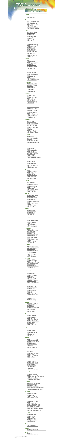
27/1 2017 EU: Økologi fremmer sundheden (32, 74)
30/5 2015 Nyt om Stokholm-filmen (31, 315)
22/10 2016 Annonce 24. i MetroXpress (32, 112)
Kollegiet (36, 0)
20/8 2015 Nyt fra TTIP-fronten (31, 291)
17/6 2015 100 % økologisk (30, 306)
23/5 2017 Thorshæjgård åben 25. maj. (32, 23)
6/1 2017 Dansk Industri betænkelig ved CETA (33, 79)
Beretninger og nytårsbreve (18, 7)
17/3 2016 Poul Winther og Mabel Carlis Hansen (33, 201)
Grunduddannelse (40, 0)
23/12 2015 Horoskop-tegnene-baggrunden (32, 234)
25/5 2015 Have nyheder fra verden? (31, 317)
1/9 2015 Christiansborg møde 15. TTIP (32, 283)
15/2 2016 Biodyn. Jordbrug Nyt (31, 213)
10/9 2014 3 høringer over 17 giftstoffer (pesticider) (33, 406)
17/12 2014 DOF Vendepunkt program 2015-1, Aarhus (34, 375)
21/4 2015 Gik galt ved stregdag (31, 330)
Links (45, 0)
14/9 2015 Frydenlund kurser (30, 277)
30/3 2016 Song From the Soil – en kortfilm (32, 195)
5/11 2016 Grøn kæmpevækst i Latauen (32, 102)
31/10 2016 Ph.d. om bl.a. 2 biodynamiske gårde (33, 107)
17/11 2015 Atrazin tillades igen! (31, 249)
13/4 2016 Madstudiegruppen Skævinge (32, 186)
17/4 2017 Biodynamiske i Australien (31, 36)
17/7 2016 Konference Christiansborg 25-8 (32, 149)
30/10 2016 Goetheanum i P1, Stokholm (32, 108)
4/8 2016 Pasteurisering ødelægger (31, 141)
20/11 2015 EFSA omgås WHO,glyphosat (32, 248)
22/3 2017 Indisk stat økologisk (31, 48)
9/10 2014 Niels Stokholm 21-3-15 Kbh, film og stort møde (34, 396)
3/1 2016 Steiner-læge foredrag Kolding (32, 225)
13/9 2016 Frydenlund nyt (30, 129)
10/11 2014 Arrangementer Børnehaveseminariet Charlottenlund (35, 387)
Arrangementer (26, 0)
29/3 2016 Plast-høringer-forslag (31, 196)
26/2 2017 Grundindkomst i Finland (31, 60)
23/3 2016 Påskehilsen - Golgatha (31, 198)
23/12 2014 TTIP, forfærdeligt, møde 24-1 (32, 374)
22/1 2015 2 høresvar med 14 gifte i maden (32, 363)
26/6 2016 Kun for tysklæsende (31, 161)
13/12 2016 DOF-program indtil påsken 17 (32, 88)
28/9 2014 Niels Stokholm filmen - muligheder (33, 401)
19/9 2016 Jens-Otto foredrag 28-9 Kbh (32, 125)
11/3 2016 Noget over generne (31, 202)
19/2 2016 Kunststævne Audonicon (31, 211)
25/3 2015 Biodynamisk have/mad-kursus (32, 340)
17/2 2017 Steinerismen (30, 64)
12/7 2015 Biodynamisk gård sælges (31, 300)
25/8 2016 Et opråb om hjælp (30, 136)
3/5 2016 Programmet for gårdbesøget (32, 177)
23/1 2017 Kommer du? (30, 75)
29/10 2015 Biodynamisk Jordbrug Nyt (32, 259)
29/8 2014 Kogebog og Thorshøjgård (31, 414)
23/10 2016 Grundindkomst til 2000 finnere (32, 111)
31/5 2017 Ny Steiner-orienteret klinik (31, 20)
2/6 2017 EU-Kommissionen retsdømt (32, 16)
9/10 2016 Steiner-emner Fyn (30, 116)
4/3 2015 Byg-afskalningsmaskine (31, 346)
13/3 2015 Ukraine (29, 342)
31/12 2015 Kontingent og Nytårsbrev (32, 229)
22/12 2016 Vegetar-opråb (30, 86)
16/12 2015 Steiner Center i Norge (31, 236)
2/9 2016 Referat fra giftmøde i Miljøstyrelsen (33, 132)
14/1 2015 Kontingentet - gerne (31, 364)
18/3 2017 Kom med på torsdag (31, 50)
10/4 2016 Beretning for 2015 (30, 188)
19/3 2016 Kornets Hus (30, 200)
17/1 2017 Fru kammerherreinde (31, 76)
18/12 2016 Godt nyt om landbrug (31, 87)
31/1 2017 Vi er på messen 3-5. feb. (31, 72)
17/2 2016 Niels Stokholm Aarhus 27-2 (32, 212)
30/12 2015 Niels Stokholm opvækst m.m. (32, 230)
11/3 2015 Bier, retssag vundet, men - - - (32, 344)
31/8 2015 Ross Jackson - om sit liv (31, 286)
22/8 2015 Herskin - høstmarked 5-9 (31, 290)
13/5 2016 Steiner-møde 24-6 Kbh (31, 174)
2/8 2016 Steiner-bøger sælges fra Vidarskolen (33, 142)
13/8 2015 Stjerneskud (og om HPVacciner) (32, 293)
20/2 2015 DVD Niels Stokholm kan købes (32, 354)
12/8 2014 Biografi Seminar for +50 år (32, 420)
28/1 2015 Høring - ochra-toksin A (31, 361)
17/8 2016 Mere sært (29, 139)
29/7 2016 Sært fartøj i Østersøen (31, 147)
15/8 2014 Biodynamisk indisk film (31, 419)
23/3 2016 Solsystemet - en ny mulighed (32, 197)
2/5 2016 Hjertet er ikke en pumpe (31, 178)
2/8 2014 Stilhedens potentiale (31, 421)
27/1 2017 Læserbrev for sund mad (31, 73)
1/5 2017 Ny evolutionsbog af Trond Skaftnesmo (33, 28)
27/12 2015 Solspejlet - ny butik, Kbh (31, 233)
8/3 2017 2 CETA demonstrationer (31, 53)
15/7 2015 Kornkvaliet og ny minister (31, 299)
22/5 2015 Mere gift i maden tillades (31, 318)
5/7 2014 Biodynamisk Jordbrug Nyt (31, 425)
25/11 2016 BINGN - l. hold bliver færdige (32, 97)
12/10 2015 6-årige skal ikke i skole (31, 265)
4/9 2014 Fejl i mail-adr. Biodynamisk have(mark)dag (33, 409)
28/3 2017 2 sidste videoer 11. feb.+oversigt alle (33, 45)
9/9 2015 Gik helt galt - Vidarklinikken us (32, 278)
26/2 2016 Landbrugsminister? (31, 210)
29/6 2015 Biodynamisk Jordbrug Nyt (31, 304)
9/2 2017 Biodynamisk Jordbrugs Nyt (31, 68)
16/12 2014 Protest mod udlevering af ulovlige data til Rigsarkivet (35, 376)
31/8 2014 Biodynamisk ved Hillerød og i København (33, 413)
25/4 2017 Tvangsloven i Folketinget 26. (32, 32)
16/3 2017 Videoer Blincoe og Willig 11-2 (32, 51)
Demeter (18, 0)
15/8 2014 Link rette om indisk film (31, 418)
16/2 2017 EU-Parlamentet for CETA (31, 65)
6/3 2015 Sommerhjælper (30, 345)
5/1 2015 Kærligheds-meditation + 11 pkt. (32, 367)
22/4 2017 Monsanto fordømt (30, 34)
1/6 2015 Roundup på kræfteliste (31, 311)
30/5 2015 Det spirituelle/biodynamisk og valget (33, 314)
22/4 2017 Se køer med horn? (30, 35)
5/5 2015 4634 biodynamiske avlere (31, 324)
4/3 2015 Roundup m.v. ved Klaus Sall (32, 347)
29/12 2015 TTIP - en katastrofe (31, 231)
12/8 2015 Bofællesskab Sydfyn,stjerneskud (32, 294)
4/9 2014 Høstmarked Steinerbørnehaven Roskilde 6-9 (34, 410)
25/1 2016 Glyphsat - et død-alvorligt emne (32, 220)
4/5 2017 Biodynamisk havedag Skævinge (32, 27)
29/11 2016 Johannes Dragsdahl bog (31, 94)
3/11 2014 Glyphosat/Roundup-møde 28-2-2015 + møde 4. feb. (35, 389)
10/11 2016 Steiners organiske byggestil (32, 101)
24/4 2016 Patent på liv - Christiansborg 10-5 (32, 184)
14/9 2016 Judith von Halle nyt (31, 128)
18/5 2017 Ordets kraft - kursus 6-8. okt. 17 (32, 24)
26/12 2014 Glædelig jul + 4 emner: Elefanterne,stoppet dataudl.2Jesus (36, 373)
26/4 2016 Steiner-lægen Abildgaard (31, 183)
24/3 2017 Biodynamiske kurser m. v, (31, 46)
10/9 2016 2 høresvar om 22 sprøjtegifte (32, 130)
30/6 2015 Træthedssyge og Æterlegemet (32, 303)
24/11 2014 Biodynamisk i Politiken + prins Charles (33, 383)
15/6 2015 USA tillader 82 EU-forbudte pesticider (33, 307)
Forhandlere (29, 0)
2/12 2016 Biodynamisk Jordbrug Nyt (31, 91)
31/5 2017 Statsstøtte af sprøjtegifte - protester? (33, 21)
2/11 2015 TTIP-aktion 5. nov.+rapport (31, 256)
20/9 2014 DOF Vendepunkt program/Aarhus (32, 403)
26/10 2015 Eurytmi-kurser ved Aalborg (32, 260)
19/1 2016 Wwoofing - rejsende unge (31, 222)
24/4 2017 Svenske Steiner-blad (31, 33)
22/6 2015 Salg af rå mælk (30, 305)
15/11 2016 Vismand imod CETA (31, 99)
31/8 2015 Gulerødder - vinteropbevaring (32, 287)
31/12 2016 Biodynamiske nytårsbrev (32, 83)
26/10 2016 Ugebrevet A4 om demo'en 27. (32, 110)
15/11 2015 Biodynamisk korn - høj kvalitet (32, 250)
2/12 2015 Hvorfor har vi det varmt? (31, 241)
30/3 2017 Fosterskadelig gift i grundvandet (32, 44)
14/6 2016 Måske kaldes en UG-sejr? (31, 163)
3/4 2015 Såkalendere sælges (30, 334)
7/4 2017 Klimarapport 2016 (30, 39)
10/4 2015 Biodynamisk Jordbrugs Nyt (32, 332)
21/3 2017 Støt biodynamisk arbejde (31, 49)
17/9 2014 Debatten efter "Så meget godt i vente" (33, 404)
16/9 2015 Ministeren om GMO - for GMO (32, 275)
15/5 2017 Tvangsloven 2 (30, 25)
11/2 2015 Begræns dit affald (30, 356)
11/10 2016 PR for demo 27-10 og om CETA (32, 114)
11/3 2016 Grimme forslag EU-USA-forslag (32, 203)
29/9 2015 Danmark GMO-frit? (31, 272)
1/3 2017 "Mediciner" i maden (30, 56)
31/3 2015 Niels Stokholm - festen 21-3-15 (32, 339)
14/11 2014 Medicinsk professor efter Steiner (33, 386)
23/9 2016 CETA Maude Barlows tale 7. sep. (32, 123)
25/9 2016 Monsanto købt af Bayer (31, 122)
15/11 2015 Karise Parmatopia (31, 251)
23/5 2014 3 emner (29, 433)
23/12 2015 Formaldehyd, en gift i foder (32, 235)
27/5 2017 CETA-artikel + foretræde (31, 22)
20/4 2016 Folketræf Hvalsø (30, 185)
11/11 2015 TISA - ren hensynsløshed (31, 252)
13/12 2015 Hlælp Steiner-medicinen (31, 238)
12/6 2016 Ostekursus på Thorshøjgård (32, 164)
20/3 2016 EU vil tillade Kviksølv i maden (32, 199)
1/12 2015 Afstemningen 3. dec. (31, 242)
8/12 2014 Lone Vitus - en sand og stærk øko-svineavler (34, 378)
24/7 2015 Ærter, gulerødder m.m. (31, 298)
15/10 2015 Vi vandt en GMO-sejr (31, 264)
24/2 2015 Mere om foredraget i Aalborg (32, 352)
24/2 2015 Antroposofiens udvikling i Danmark (33, 353)
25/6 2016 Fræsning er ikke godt (31, 162)
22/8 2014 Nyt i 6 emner (30, 415)
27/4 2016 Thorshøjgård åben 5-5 (31, 182)
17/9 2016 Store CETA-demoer (31, 126)
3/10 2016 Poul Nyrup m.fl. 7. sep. (31, 117)
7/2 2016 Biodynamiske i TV (30, 214)
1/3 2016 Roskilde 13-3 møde (30, 206)
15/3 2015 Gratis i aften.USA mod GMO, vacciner (33, 341)
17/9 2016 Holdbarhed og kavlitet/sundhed (32, 127)
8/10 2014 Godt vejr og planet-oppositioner (32, 397)
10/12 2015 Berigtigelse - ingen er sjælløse (32, 239)
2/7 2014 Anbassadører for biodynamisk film (32, 426)
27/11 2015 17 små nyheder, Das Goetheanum (33, 247)
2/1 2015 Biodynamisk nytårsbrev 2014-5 (32, 369)
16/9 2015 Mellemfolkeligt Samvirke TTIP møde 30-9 (33, 274)
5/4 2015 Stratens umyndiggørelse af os (32, 333)
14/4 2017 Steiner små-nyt (30, 37)
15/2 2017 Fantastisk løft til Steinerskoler (32, 66)
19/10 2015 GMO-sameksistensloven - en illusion (33, 262)
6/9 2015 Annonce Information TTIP (31, 281)
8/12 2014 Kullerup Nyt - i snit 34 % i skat (32, 377)
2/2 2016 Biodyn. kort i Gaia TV (31, 215)
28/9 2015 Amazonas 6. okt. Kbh (31, 273)
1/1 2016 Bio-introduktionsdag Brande (32, 226)
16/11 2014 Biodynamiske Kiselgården (32, 385)
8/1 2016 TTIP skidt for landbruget (31, 223)
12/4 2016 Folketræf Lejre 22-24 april (31, 187)
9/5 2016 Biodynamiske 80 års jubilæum (32, 175)
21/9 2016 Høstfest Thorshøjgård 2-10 (32, 124)
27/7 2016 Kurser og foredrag (30, 148)
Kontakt (48, 0)
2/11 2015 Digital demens (30, 255)
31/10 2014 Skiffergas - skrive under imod (32, 392)
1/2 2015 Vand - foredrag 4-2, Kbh (31, 357)
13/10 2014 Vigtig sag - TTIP (30, 395)
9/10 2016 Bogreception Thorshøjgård (32, 115)
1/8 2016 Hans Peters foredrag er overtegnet (32, 143)
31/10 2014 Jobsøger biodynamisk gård (32, 393)
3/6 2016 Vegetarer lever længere (31, 166)
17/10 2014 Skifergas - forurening (31, 394)
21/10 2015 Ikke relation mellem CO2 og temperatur (33, 261)
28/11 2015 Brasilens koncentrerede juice (32, 246)
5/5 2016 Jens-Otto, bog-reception (31, 176)
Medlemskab (21, 0)
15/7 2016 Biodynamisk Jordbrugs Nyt (32, 152)
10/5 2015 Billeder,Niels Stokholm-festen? (32, 322)
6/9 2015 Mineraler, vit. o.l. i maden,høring (32, 280)
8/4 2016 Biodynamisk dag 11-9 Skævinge (32, 189)
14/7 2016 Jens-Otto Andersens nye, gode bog (33, 153)
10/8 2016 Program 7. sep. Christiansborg (32, 140)
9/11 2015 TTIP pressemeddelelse (31, 254)
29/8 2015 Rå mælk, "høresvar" (31, 288)
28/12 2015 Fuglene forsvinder (31, 232)
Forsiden (14, 0)
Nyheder (33, 0)
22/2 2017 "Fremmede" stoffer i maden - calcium (33, 62)
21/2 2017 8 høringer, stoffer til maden (32, 63)
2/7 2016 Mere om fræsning (30, 155)
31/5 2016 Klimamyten (30, 170)
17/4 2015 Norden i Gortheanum (31, 331)
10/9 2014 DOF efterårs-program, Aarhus (32, 407)
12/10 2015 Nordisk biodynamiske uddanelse (33, 266)
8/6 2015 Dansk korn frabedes (31, 309)
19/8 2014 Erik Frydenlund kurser (31, 417)
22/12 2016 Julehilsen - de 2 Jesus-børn (32, 85)
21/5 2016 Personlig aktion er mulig (31, 172)
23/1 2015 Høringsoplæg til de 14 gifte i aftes (32, 362)
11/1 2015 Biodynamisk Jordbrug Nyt (31, 365)
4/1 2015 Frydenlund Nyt (30, 368)
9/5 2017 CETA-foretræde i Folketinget (32, 26)
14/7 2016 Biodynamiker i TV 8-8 (31, 154)
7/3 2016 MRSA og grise (30, 204)
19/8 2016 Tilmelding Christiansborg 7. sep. (32, 138)
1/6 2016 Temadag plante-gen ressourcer (32, 167)
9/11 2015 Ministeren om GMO (31, 253)
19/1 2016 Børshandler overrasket (31, 221)
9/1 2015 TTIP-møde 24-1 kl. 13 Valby (31, 366)
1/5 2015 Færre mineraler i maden (31, 325)
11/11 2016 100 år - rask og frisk (31, 100)
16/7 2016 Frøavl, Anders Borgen (31, 151)
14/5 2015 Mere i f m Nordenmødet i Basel (32, 320)
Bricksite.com (15, 437)
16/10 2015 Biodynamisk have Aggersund (32, 263)
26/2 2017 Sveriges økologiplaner (31, 61)
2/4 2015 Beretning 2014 (30, 335)
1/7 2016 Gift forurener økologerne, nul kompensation (34, 157)
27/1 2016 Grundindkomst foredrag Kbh (32, 219)
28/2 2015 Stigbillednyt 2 (30, 351)
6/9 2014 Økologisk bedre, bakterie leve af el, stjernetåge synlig (35, 408)
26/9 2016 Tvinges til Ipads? (30, 121)
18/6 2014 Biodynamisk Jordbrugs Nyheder (32, 429)
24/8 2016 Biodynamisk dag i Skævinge (32, 137)
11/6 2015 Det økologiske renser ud (31, 308)
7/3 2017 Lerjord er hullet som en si (31, 54)
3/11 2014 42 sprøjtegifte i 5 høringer (31, 388)
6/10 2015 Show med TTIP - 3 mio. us (31, 267)
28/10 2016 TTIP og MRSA (30, 109)
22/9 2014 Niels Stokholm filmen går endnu (32, 402)
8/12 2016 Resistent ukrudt (30, 89)
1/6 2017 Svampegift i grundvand (31, 17)
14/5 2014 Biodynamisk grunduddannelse (32, 434)
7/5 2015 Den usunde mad (30, 323)
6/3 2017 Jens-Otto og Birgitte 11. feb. (32, 55)
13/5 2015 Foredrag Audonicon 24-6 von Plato (33, 321)
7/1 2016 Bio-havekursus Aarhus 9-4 (31, 224)
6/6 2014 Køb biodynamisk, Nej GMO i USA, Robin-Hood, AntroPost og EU (36, 430)
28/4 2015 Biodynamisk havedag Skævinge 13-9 (33, 329)
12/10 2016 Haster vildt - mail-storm (31, 113)
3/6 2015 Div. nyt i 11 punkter (30, 310)
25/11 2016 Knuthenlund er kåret (31, 96)
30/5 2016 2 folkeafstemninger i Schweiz (32, 171)
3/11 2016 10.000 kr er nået (30, 103)
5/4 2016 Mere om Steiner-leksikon (31, 191)
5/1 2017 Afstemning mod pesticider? (32, 80)
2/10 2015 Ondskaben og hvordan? (31, 268)
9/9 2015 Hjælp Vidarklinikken (30, 279)
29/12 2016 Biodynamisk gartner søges (32, 84)
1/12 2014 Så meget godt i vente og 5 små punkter (33, 379)
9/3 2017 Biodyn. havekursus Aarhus (31, 52)
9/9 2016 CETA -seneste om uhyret (31, 131)
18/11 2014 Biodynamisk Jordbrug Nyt (32, 384)
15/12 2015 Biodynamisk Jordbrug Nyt (32, 237)
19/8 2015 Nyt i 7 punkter (30, 292)
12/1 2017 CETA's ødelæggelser (31, 78)
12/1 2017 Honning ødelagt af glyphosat (32, 77)
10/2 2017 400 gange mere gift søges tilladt (32, 67)
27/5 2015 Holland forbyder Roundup (31, 316)
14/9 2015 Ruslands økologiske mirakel (32, 276)
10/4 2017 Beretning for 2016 (30, 38)
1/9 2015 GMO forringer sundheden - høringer (33, 282)
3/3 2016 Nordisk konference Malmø (31, 205)
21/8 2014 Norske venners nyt (31, 416)
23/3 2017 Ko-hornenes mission (31, 47)
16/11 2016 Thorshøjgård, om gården (31, 98)
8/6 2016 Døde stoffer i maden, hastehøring (32, 165)
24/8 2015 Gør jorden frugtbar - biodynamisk (32, 289)
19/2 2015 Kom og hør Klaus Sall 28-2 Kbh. (32, 355)
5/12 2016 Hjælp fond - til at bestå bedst (32, 90)
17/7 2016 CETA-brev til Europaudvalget (32, 150)
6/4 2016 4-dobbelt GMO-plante (31, 190)
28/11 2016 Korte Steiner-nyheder (31, 95)
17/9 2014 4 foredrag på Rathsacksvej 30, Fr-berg (33, 405)
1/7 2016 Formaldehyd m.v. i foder (31, 156)
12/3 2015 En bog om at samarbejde (31, 343)
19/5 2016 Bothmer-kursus (30, 173)
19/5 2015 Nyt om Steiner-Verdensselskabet (32, 319)
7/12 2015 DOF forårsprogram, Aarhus (32, 240)
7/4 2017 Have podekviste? (30, 40)
